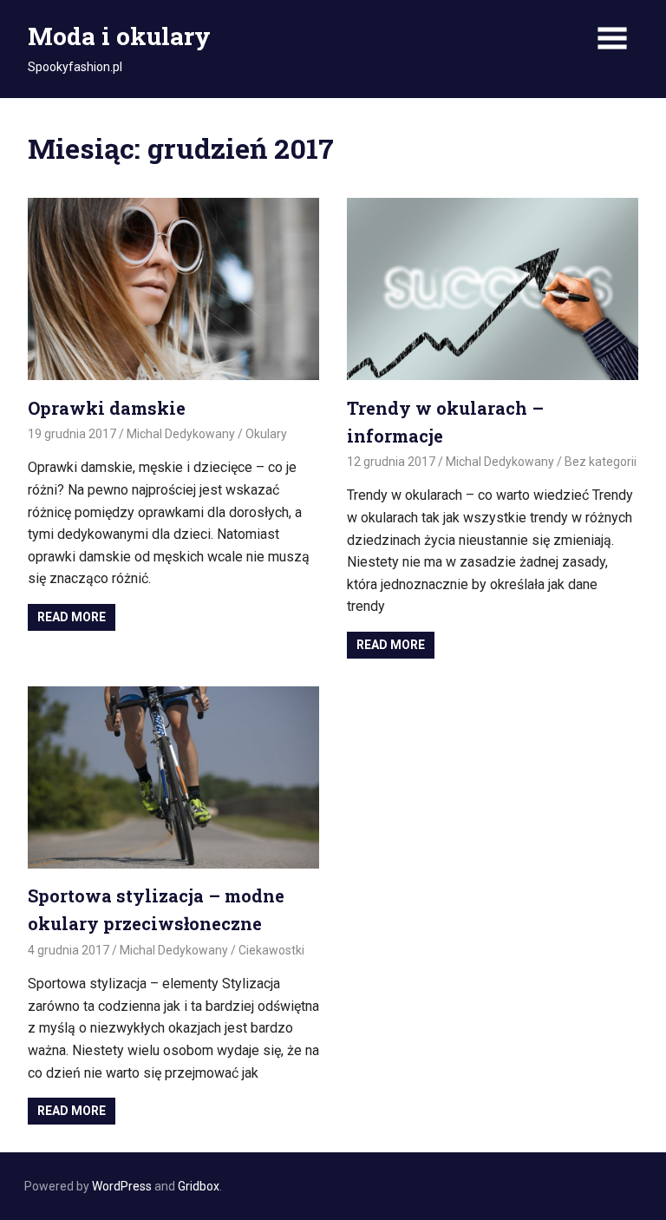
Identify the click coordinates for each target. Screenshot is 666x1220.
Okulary (266, 434)
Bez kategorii (601, 462)
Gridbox (198, 1186)
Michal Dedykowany (181, 434)
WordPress (122, 1186)
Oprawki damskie (107, 408)
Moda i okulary (119, 36)
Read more (71, 617)
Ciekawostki (271, 950)
